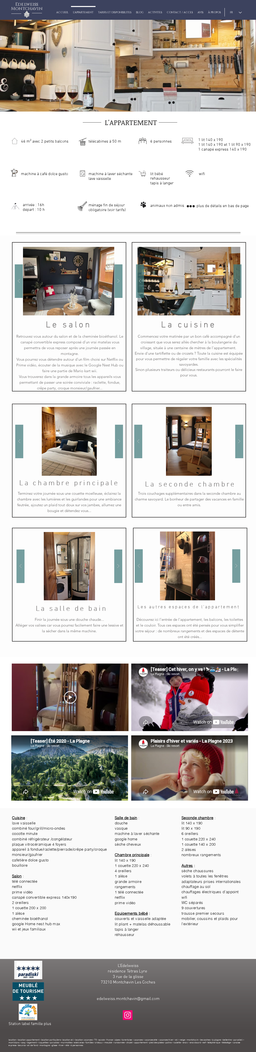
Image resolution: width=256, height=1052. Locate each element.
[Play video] (70, 697)
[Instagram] (127, 1015)
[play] (110, 251)
